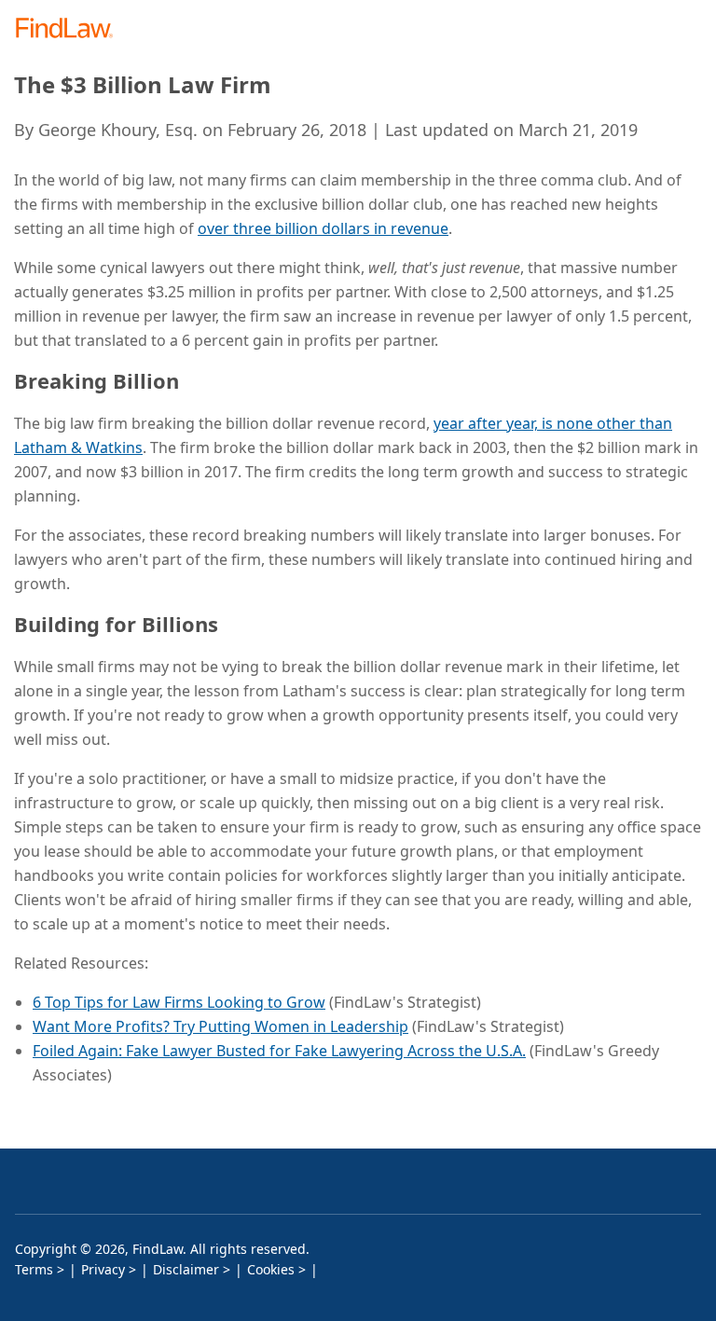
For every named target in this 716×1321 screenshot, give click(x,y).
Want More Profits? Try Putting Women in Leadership (220, 1026)
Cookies (271, 1269)
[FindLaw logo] (70, 29)
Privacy (103, 1269)
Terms (34, 1269)
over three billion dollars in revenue (323, 228)
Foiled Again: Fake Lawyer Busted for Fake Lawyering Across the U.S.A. (279, 1050)
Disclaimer (186, 1269)
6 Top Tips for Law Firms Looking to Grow (179, 1002)
